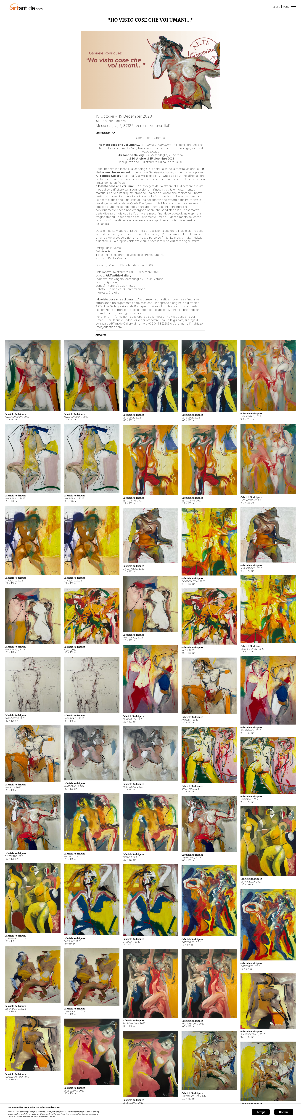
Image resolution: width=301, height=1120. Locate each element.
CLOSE (276, 6)
